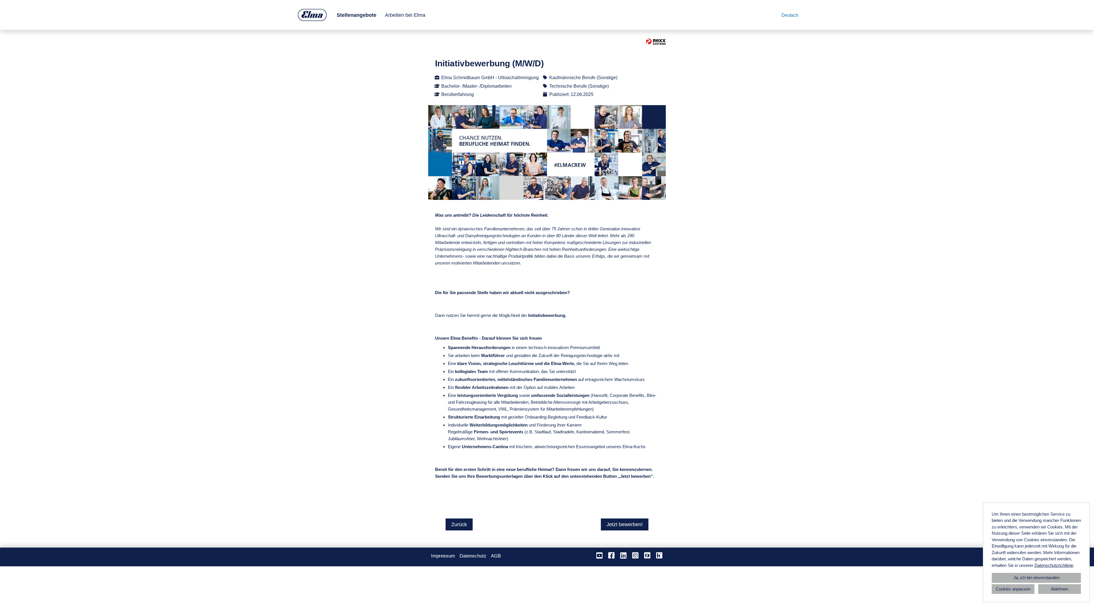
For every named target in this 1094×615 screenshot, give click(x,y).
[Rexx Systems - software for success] (656, 42)
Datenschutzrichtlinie (1053, 565)
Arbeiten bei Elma (405, 15)
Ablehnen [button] (1059, 589)
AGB (496, 556)
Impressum (443, 556)
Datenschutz (473, 556)
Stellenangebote (356, 15)
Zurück (459, 524)
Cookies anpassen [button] (1013, 589)
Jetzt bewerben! (625, 524)
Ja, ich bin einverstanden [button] (1036, 577)
